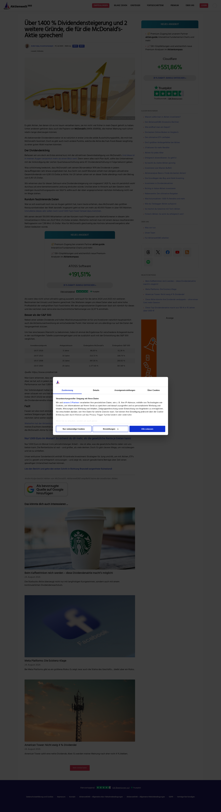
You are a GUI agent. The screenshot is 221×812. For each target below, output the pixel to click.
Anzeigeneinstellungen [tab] (124, 390)
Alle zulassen (147, 429)
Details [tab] (96, 390)
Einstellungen (109, 429)
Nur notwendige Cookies (74, 429)
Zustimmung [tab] (67, 390)
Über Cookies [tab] (153, 390)
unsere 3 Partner (71, 402)
